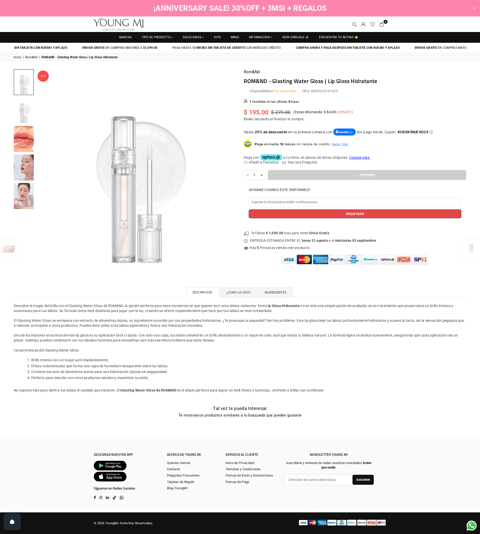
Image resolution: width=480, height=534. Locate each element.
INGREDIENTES (275, 292)
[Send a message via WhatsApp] (472, 526)
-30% (43, 76)
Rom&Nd (31, 57)
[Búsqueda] (354, 24)
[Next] (229, 169)
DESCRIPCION (202, 292)
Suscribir (363, 480)
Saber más (340, 144)
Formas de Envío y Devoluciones (249, 475)
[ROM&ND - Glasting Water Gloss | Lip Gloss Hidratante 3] (24, 139)
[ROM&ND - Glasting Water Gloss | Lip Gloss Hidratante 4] (24, 167)
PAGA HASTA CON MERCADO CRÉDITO (211, 48)
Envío (248, 119)
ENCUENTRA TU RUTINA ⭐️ (338, 37)
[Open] (12, 521)
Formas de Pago (238, 482)
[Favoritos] (372, 24)
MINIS (235, 37)
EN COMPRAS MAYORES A (104, 48)
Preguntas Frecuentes (183, 475)
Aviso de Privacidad (240, 463)
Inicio (18, 57)
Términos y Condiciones (243, 469)
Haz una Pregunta (302, 162)
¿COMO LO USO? (238, 292)
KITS (217, 37)
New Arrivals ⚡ (295, 37)
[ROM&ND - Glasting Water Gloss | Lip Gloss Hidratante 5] (24, 196)
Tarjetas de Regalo (180, 482)
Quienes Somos (178, 463)
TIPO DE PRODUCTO (156, 37)
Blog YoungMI (177, 488)
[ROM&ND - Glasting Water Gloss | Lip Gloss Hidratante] (24, 82)
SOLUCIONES (192, 37)
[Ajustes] (363, 24)
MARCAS (125, 37)
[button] (381, 24)
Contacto (173, 469)
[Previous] (43, 169)
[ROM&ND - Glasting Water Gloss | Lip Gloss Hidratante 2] (24, 111)
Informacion (259, 37)
